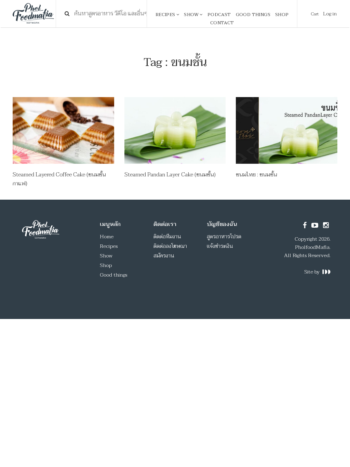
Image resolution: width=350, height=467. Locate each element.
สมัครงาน (163, 255)
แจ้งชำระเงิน (220, 246)
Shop (282, 14)
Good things (253, 14)
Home (106, 236)
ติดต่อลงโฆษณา (170, 246)
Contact (222, 23)
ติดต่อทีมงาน (167, 236)
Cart (315, 14)
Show (192, 14)
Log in (330, 13)
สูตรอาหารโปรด (224, 236)
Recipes (166, 14)
